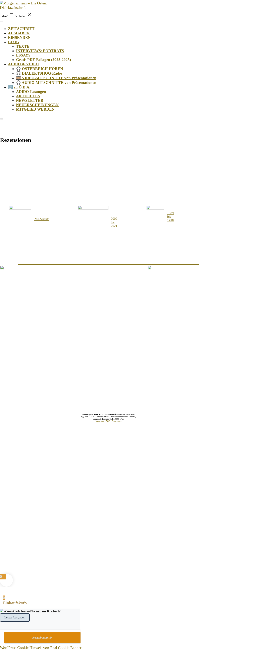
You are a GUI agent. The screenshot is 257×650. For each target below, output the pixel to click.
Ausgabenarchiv (42, 637)
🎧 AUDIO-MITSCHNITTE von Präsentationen (56, 82)
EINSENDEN (19, 37)
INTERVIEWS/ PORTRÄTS (40, 51)
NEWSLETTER (29, 100)
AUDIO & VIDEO (23, 64)
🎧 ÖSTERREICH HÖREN (39, 69)
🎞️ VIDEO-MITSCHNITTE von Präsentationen (56, 78)
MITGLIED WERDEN (35, 109)
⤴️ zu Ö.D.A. (19, 87)
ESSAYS (23, 55)
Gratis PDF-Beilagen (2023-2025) (43, 60)
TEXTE (22, 46)
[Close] (1, 118)
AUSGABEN (19, 33)
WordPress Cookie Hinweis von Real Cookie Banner (40, 648)
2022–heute (41, 219)
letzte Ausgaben (14, 617)
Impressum (100, 421)
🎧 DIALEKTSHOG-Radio (39, 73)
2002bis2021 (114, 222)
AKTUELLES (28, 96)
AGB (108, 421)
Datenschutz (116, 421)
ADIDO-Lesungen (31, 91)
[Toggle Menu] (1, 21)
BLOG (13, 42)
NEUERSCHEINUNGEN (37, 105)
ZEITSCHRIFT (21, 29)
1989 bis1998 (170, 216)
